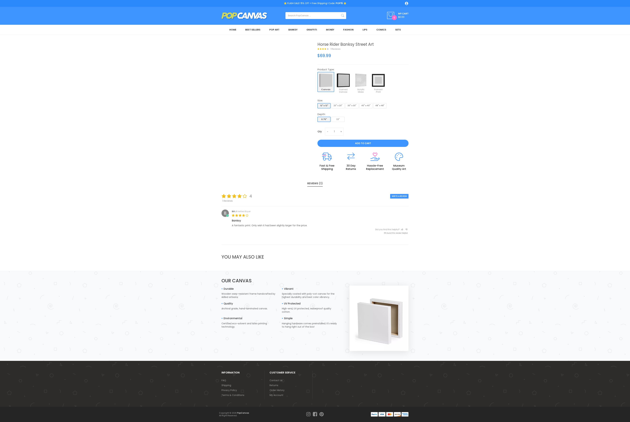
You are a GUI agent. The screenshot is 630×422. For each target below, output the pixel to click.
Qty (319, 131)
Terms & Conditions (232, 395)
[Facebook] (315, 414)
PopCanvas (243, 413)
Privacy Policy (229, 390)
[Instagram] (308, 414)
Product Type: (325, 69)
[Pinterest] (321, 414)
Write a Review (399, 196)
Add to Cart (363, 143)
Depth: (321, 114)
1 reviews (335, 49)
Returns (274, 385)
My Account (276, 395)
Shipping (226, 385)
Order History (277, 390)
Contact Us (276, 380)
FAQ (223, 380)
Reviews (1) (315, 183)
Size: (320, 100)
